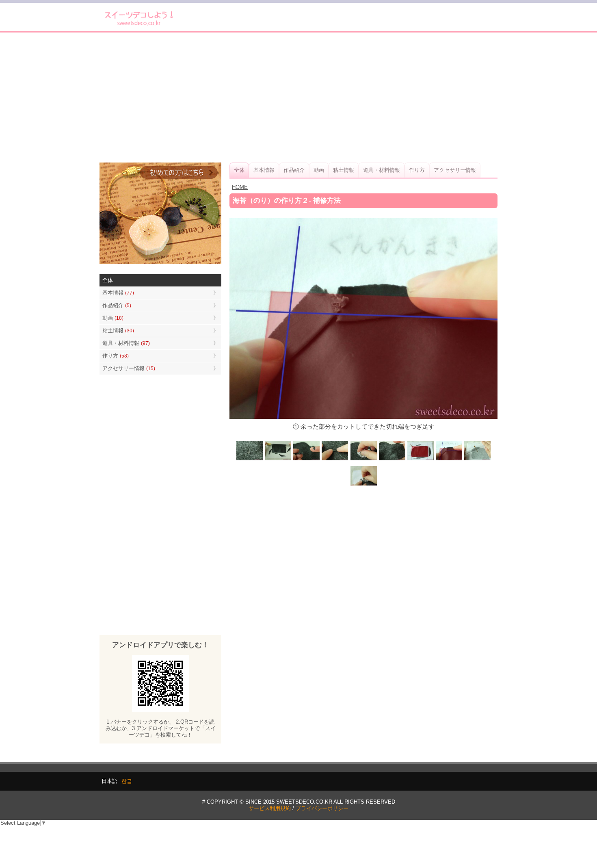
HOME (240, 187)
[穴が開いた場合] (250, 460)
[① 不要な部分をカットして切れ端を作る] (278, 460)
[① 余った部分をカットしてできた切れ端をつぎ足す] (449, 460)
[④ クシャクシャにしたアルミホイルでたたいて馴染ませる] (363, 460)
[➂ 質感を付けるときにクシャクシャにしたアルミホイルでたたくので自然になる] (363, 484)
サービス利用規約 (270, 808)
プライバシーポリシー (322, 808)
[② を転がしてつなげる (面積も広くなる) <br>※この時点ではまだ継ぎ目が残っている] (477, 460)
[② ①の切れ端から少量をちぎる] (306, 460)
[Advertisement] (299, 97)
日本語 (109, 781)
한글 (126, 781)
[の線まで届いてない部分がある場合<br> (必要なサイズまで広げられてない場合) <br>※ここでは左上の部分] (420, 460)
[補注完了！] (392, 460)
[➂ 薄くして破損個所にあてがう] (335, 460)
